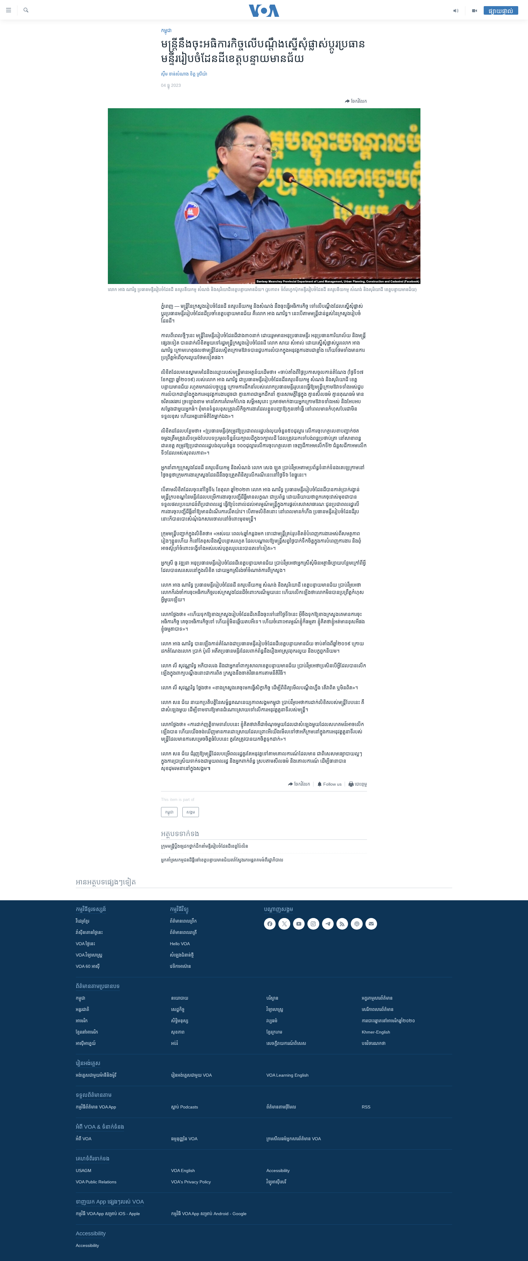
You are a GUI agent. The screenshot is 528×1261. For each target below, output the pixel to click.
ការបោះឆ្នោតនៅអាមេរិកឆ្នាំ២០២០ (388, 1020)
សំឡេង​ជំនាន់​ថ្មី (182, 955)
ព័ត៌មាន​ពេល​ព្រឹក (183, 921)
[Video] (474, 10)
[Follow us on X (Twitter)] (284, 924)
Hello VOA (180, 943)
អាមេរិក (82, 1020)
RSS (366, 1106)
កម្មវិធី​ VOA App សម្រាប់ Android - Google (209, 1213)
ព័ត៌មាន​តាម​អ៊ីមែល (281, 1106)
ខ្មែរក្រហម (274, 1032)
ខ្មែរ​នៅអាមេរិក (87, 1032)
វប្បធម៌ (271, 1020)
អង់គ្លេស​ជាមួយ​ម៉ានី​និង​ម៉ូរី (96, 1075)
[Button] (356, 101)
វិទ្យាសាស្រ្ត (274, 1009)
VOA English (183, 1170)
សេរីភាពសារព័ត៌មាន (378, 1009)
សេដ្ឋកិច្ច (178, 1009)
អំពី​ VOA (83, 1138)
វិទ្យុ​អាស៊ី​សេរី (276, 1181)
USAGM (83, 1170)
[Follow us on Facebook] (270, 924)
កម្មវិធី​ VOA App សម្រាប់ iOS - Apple (108, 1213)
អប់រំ (174, 1043)
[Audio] (456, 10)
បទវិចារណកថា (374, 1043)
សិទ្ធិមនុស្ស (179, 1020)
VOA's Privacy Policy (191, 1181)
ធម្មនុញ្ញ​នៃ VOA (184, 1138)
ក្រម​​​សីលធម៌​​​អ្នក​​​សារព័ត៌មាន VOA (293, 1138)
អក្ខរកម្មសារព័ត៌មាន (377, 998)
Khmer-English (376, 1032)
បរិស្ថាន (272, 998)
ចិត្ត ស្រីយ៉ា (198, 74)
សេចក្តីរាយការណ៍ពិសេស (286, 1043)
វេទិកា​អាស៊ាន (180, 966)
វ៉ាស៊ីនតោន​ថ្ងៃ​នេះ (89, 932)
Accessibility (278, 1170)
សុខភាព (178, 1032)
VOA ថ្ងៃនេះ (85, 943)
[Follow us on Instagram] (313, 924)
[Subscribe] (371, 924)
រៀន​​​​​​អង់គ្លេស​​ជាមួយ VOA (191, 1075)
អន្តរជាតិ (82, 1009)
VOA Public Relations (96, 1181)
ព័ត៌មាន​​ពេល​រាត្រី (183, 932)
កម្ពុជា (166, 30)
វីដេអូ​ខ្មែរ (82, 921)
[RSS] (342, 924)
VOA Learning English (287, 1075)
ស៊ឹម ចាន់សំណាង (175, 74)
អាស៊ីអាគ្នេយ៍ (86, 1043)
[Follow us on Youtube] (299, 924)
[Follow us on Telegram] (328, 924)
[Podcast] (356, 924)
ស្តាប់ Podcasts (184, 1106)
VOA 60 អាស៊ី (88, 966)
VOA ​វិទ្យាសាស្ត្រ (89, 955)
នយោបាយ (179, 998)
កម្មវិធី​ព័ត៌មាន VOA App (96, 1106)
